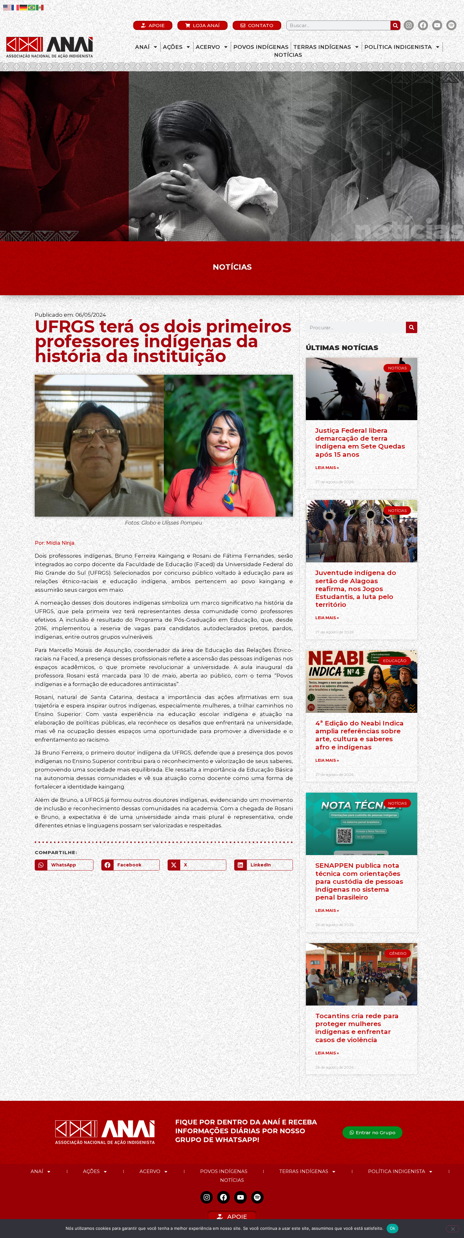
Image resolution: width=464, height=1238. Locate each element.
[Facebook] (423, 25)
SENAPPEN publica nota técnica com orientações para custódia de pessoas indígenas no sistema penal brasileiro (359, 881)
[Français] (15, 7)
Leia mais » (327, 467)
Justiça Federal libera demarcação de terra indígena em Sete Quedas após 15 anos (360, 442)
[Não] (452, 1228)
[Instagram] (409, 25)
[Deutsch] (24, 7)
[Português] (32, 7)
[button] (64, 865)
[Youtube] (437, 25)
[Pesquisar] (395, 25)
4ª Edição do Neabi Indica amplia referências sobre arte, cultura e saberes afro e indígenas (359, 735)
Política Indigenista (398, 47)
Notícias (288, 55)
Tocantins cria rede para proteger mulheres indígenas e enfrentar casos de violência (357, 1028)
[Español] (40, 7)
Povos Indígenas (261, 47)
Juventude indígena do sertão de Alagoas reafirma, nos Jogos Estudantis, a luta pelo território (355, 588)
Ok (393, 1228)
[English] (7, 7)
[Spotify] (451, 25)
